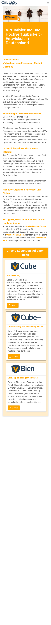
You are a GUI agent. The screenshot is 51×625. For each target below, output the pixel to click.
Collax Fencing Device (36, 226)
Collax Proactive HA (15, 235)
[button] (48, 3)
